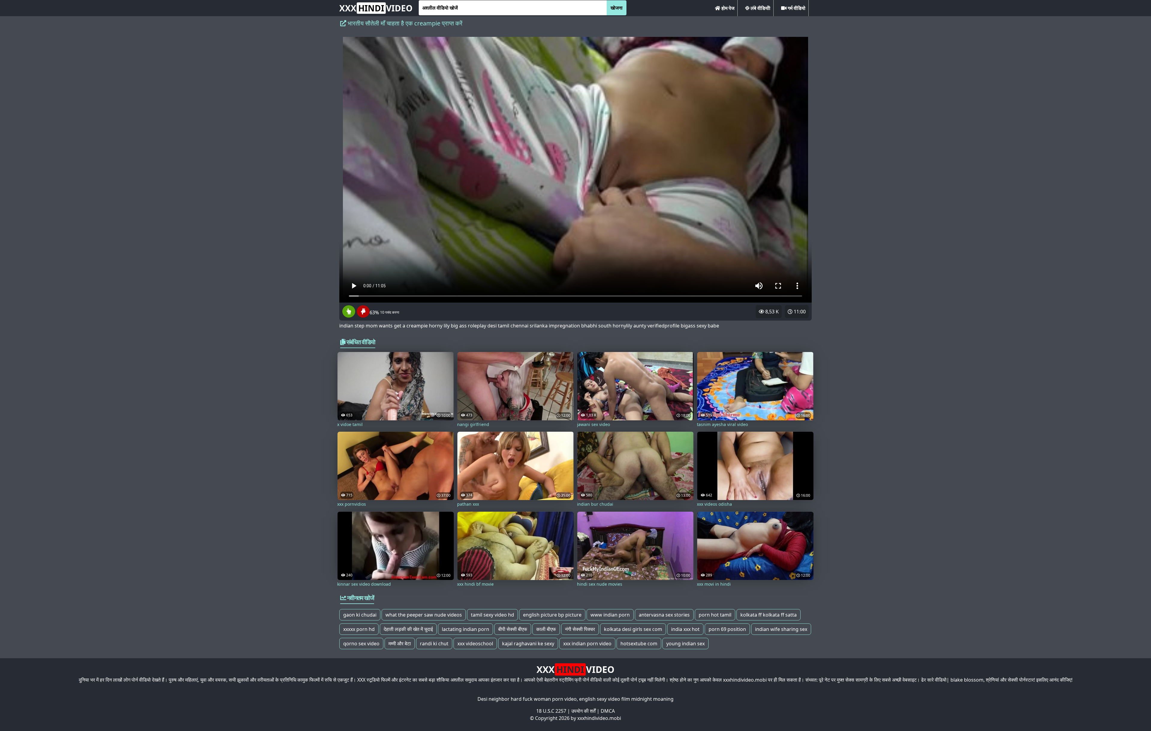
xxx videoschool (475, 643)
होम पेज (727, 8)
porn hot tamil (715, 614)
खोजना (617, 7)
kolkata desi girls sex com (633, 629)
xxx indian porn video (587, 643)
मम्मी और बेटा (399, 643)
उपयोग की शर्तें (583, 711)
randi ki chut (434, 643)
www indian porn (610, 614)
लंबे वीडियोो (759, 8)
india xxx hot (685, 629)
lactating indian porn (465, 629)
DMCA (608, 711)
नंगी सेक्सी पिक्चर (580, 629)
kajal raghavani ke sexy (528, 643)
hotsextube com (638, 643)
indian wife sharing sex (781, 629)
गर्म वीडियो (796, 8)
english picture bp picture (552, 614)
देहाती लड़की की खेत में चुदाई (408, 629)
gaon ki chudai (359, 614)
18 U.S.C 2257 (551, 711)
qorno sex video (361, 643)
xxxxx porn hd (359, 629)
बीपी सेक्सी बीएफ (512, 629)
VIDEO (375, 8)
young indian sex (685, 643)
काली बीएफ (546, 629)
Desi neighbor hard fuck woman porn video (527, 699)
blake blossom (966, 679)
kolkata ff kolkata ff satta (768, 614)
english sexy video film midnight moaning (626, 699)
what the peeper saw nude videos (423, 614)
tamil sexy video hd (492, 614)
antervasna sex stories (664, 614)
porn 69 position (727, 629)
